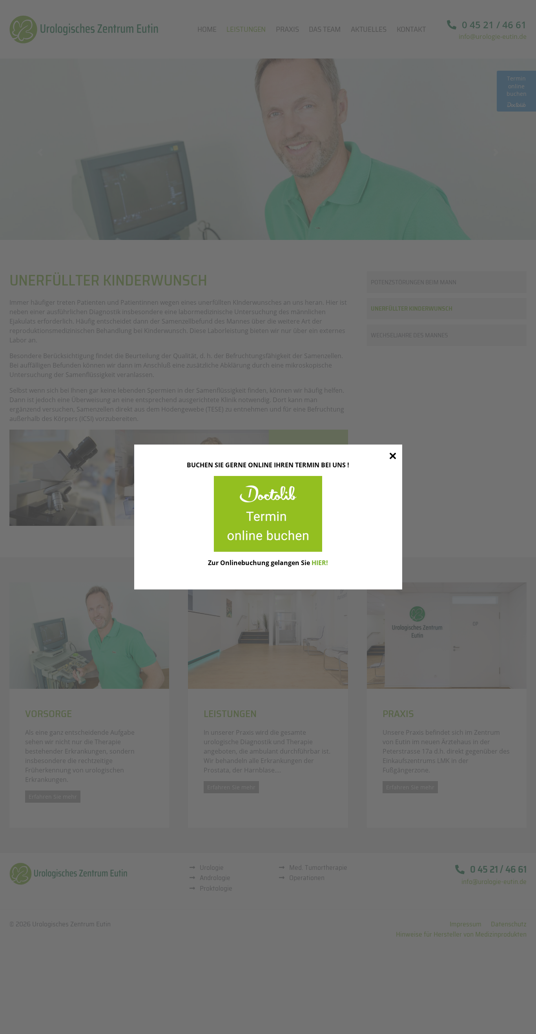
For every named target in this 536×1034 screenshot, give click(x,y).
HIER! (320, 562)
